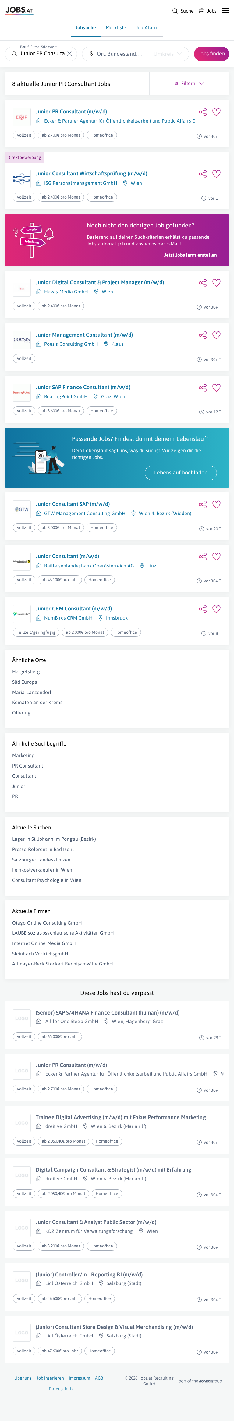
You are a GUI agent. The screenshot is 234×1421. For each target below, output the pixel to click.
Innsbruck (117, 618)
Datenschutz (61, 1388)
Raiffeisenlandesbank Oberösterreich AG (89, 565)
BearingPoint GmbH (66, 396)
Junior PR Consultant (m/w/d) (71, 111)
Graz (106, 396)
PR (15, 796)
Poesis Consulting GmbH (71, 344)
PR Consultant (27, 765)
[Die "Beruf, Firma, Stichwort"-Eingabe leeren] (69, 54)
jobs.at (145, 1378)
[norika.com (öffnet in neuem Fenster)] (200, 1381)
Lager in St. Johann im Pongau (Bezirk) (54, 839)
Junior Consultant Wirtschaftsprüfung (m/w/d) (91, 173)
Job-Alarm (147, 27)
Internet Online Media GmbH (44, 943)
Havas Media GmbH (66, 291)
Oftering (21, 712)
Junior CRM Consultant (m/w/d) (74, 608)
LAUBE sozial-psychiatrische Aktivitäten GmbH (63, 933)
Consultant (24, 776)
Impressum (79, 1378)
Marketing (23, 755)
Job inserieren (50, 1378)
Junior (19, 786)
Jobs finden (211, 53)
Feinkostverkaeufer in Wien (42, 869)
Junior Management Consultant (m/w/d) (84, 334)
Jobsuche (86, 27)
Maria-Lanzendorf (31, 692)
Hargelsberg (26, 671)
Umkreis (164, 54)
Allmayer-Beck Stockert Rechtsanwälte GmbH (62, 963)
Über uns (23, 1378)
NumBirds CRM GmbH (68, 618)
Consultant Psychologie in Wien (46, 880)
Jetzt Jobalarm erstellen (190, 255)
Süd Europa (24, 682)
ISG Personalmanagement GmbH (80, 183)
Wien (136, 183)
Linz (151, 565)
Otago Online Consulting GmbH (47, 922)
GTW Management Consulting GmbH (85, 513)
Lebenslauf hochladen (180, 472)
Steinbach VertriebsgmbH (40, 953)
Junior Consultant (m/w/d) (67, 556)
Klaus (118, 344)
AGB (99, 1378)
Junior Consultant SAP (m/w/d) (73, 504)
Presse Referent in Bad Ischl (43, 849)
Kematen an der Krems (37, 702)
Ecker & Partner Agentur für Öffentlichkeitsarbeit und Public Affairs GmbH (125, 120)
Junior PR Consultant (69, 83)
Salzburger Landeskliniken (41, 859)
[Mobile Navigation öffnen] (225, 10)
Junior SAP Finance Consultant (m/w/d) (83, 387)
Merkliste (116, 27)
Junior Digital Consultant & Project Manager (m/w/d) (100, 282)
